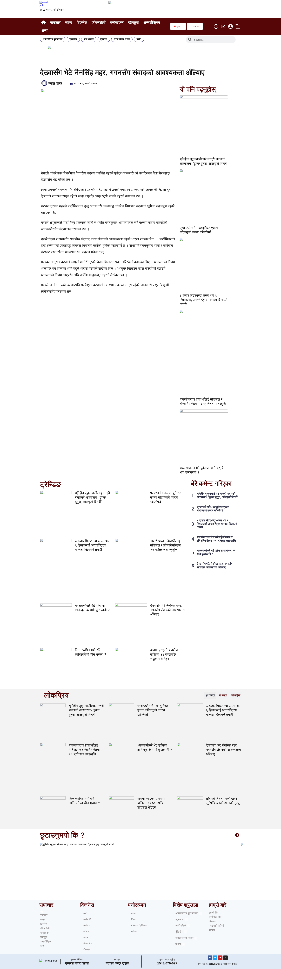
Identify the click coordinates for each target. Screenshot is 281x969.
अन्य (44, 30)
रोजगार (86, 949)
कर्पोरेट (86, 925)
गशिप (133, 913)
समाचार (55, 22)
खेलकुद (133, 22)
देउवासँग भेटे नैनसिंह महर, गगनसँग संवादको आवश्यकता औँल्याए (167, 610)
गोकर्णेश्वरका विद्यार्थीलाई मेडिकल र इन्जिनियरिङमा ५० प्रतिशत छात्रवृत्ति (165, 545)
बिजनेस (82, 22)
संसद (68, 22)
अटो (85, 913)
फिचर (134, 919)
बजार (85, 937)
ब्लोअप (134, 931)
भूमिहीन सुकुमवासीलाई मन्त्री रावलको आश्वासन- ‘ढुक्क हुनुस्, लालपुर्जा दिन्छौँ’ (92, 497)
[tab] (210, 695)
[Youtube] (220, 957)
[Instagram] (225, 957)
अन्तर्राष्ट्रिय (151, 22)
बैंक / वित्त (87, 943)
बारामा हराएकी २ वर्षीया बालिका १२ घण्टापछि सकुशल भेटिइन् (164, 654)
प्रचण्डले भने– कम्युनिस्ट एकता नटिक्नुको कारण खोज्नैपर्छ (165, 497)
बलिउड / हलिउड (139, 925)
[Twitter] (215, 957)
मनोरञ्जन (117, 22)
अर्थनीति (87, 919)
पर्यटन (86, 931)
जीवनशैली (99, 22)
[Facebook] (210, 957)
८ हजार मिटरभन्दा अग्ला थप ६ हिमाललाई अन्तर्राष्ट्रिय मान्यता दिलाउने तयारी (203, 300)
